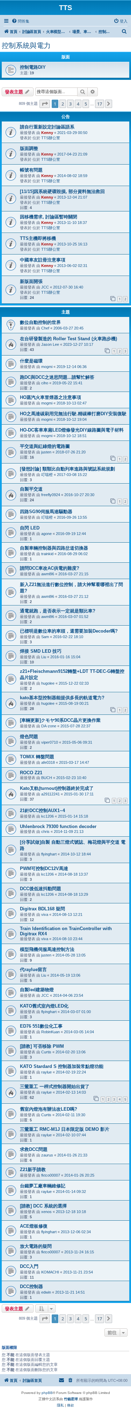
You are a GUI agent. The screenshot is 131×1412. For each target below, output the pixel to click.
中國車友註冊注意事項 (42, 259)
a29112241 (50, 794)
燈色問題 (29, 736)
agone (46, 534)
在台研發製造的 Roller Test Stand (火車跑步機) (68, 338)
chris (45, 831)
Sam (45, 637)
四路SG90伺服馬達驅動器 (46, 511)
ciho (44, 383)
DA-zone (48, 726)
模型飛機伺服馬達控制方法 (47, 949)
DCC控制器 (31, 1286)
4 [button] (78, 104)
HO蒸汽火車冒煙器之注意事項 (50, 397)
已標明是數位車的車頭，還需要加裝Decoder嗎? (69, 631)
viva (44, 914)
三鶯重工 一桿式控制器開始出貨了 (54, 1086)
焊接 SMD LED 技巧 (40, 651)
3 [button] (70, 104)
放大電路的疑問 (36, 1246)
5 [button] (86, 104)
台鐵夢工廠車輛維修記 (42, 1185)
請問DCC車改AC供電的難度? (49, 568)
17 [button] (99, 104)
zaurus (47, 1155)
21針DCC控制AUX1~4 (42, 810)
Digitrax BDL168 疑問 (42, 908)
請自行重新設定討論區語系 (47, 126)
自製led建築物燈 (37, 989)
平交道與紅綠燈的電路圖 (45, 446)
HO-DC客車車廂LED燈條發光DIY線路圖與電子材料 (72, 430)
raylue (46, 1072)
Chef (45, 328)
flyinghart (49, 854)
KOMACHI (50, 1272)
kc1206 (47, 816)
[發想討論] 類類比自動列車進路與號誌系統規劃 (67, 468)
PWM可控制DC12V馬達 (44, 868)
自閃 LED (29, 527)
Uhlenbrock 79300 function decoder (58, 826)
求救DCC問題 (34, 1149)
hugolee (47, 683)
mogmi (46, 367)
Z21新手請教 (33, 1169)
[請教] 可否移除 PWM (42, 1046)
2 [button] (62, 104)
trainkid (47, 554)
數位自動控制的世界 (40, 322)
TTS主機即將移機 (38, 238)
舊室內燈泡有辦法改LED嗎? (48, 1109)
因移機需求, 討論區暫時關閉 (48, 216)
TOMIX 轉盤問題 (37, 756)
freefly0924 (50, 495)
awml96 (47, 574)
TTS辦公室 (50, 138)
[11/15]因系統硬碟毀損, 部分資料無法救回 (62, 191)
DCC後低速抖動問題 (40, 888)
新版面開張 (31, 281)
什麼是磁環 (31, 361)
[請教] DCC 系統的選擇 (43, 1206)
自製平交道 (31, 489)
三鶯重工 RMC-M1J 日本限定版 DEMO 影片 (64, 1129)
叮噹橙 (47, 475)
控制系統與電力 (26, 45)
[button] (44, 104)
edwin (46, 1292)
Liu (43, 657)
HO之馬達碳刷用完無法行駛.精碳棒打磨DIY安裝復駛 (73, 413)
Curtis (46, 1052)
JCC (45, 287)
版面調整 (29, 148)
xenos (46, 1212)
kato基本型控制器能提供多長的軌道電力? (62, 697)
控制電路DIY (33, 67)
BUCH (46, 778)
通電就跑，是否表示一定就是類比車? (57, 610)
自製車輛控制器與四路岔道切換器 (54, 548)
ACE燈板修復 (34, 1226)
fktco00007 (50, 1175)
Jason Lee (50, 344)
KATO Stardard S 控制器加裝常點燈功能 (61, 1066)
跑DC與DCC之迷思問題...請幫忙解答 (57, 377)
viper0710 (49, 742)
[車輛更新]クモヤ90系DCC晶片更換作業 (60, 720)
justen (46, 452)
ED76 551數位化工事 (41, 1026)
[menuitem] (20, 21)
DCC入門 (29, 1266)
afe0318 (48, 762)
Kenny (47, 133)
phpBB (47, 1393)
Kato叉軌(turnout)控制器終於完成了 (57, 788)
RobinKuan (50, 1032)
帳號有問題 (31, 170)
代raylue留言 (33, 969)
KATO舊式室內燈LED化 (44, 1006)
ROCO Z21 (31, 772)
